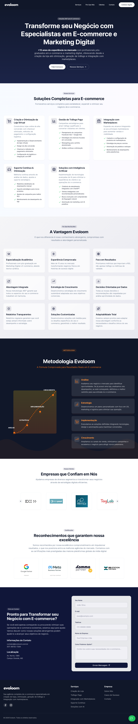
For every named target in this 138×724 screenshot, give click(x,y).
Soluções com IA (77, 707)
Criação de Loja (77, 691)
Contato (111, 5)
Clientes (102, 5)
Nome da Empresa (81, 633)
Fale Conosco (57, 67)
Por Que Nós (90, 5)
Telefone (78, 622)
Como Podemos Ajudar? (83, 644)
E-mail (77, 611)
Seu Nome (78, 600)
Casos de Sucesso (111, 695)
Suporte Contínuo (78, 703)
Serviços (78, 5)
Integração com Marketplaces (83, 699)
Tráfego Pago (76, 695)
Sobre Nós (108, 691)
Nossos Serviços (77, 67)
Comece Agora (126, 5)
